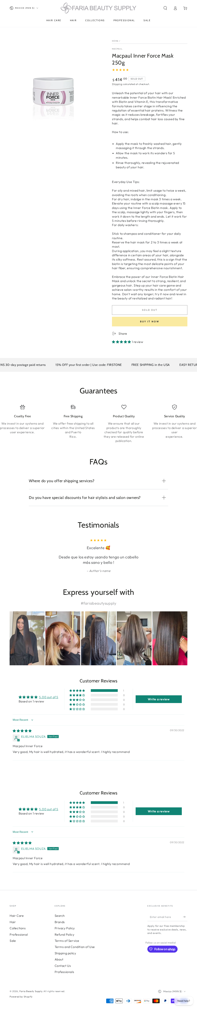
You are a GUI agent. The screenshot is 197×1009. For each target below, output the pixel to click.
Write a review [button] (158, 699)
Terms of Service (67, 941)
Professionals (64, 972)
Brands (60, 922)
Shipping (117, 84)
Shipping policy (65, 953)
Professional (19, 934)
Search (60, 916)
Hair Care (17, 916)
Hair (13, 922)
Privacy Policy (65, 928)
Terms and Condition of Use (75, 947)
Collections (18, 928)
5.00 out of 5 (48, 697)
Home (115, 41)
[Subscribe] (185, 917)
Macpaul (117, 49)
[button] (165, 8)
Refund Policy (64, 934)
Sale (13, 941)
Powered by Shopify (21, 996)
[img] (22, 731)
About (59, 959)
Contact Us (63, 966)
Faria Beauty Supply (30, 991)
